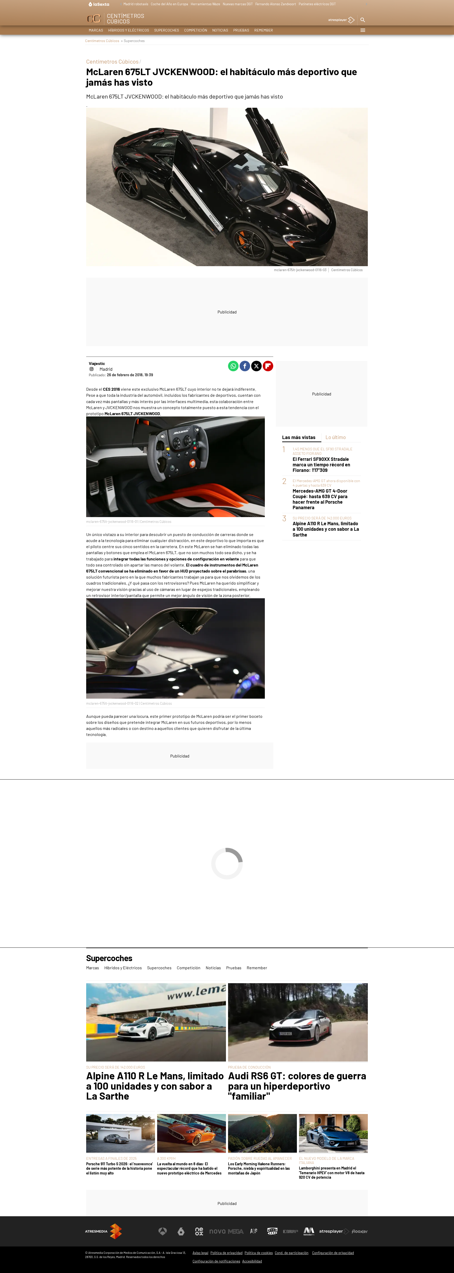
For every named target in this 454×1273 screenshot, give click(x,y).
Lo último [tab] (336, 437)
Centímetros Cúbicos (102, 40)
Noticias (220, 30)
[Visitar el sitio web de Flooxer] (360, 1231)
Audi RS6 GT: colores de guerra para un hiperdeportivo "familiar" (297, 1085)
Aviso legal (200, 1253)
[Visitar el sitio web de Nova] (217, 1231)
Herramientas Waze (205, 4)
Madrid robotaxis (135, 4)
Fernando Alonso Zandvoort (275, 4)
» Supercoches (133, 40)
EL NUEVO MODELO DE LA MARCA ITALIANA (326, 1160)
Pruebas (241, 30)
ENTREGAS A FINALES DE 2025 (111, 1158)
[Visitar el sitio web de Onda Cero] (272, 1231)
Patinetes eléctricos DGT (317, 4)
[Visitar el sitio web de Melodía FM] (309, 1231)
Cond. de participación (291, 1253)
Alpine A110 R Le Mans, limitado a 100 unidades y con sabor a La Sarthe (326, 529)
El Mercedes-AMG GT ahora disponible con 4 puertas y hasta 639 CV (326, 483)
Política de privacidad (226, 1253)
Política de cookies (259, 1253)
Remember (263, 30)
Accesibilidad (252, 1261)
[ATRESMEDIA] (103, 1231)
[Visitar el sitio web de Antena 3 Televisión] (163, 1231)
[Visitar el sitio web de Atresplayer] (334, 1231)
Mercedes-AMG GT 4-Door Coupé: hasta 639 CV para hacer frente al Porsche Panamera (320, 499)
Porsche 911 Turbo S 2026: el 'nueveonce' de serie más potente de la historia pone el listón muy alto (119, 1168)
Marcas (96, 30)
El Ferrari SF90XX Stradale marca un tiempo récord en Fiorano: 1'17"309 (321, 464)
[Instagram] (91, 369)
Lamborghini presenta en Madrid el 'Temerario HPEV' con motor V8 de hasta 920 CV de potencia (331, 1172)
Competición (195, 30)
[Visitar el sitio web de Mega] (236, 1231)
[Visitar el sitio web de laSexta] (181, 1231)
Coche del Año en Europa (169, 4)
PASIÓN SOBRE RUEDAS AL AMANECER (260, 1158)
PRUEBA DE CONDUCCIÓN (249, 1067)
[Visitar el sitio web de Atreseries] (254, 1231)
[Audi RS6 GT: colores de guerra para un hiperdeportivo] (298, 1023)
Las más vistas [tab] (299, 437)
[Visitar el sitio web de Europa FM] (290, 1231)
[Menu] (362, 30)
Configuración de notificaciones (216, 1261)
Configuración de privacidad (333, 1253)
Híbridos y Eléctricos (128, 30)
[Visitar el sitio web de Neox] (199, 1231)
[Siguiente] (365, 4)
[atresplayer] (339, 20)
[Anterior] (119, 4)
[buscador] (362, 20)
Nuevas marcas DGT (238, 4)
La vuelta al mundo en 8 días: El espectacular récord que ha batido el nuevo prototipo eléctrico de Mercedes (189, 1168)
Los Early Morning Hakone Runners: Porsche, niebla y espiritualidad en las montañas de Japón (259, 1168)
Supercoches (166, 30)
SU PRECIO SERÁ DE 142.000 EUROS (322, 518)
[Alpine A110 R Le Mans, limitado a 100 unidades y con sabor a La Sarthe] (156, 1023)
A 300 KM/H (166, 1158)
